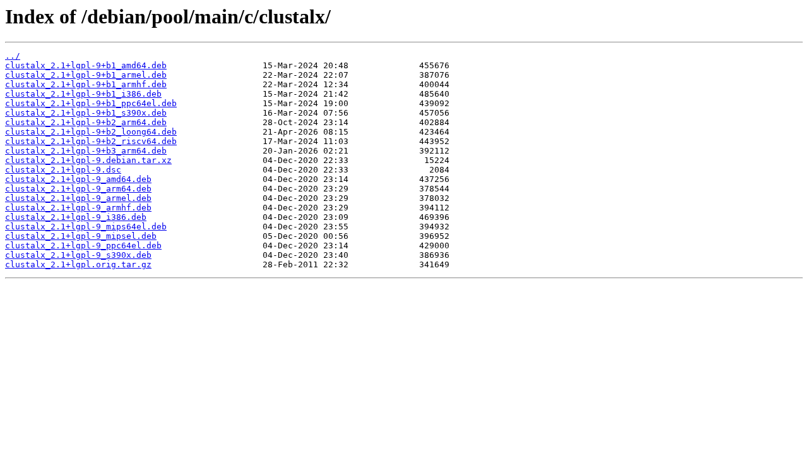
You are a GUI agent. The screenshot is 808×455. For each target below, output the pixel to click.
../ (12, 56)
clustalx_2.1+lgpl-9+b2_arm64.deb (86, 122)
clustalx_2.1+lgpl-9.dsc (63, 169)
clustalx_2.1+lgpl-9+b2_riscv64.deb (91, 141)
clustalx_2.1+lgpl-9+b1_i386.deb (83, 94)
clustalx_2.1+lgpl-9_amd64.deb (78, 179)
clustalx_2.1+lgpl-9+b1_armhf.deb (86, 84)
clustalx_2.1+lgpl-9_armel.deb (78, 198)
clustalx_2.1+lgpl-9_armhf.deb (78, 207)
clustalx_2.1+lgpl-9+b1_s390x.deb (86, 113)
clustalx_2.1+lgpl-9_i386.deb (75, 217)
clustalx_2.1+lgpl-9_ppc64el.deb (83, 245)
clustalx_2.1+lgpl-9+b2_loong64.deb (91, 131)
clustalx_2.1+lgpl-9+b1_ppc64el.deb (91, 103)
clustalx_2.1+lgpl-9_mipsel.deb (81, 236)
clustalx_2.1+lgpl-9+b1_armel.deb (86, 75)
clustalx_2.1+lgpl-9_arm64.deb (78, 188)
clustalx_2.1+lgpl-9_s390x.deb (78, 255)
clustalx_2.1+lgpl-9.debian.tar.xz (88, 160)
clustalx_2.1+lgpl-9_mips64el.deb (86, 226)
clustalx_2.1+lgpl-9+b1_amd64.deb (86, 65)
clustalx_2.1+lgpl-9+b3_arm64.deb (86, 150)
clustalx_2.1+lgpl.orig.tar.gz (78, 264)
